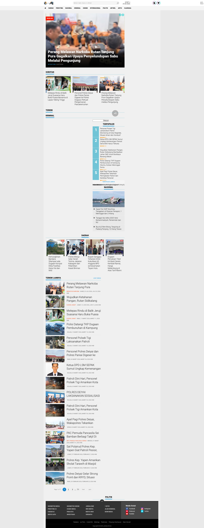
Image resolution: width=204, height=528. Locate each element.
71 (78, 489)
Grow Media (109, 512)
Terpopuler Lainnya (108, 182)
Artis (120, 8)
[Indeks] (154, 3)
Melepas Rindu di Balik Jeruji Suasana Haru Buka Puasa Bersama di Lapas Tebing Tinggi (58, 96)
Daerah (51, 8)
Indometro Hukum (73, 506)
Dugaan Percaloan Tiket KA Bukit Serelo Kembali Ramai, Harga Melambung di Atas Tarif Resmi (114, 264)
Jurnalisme (90, 506)
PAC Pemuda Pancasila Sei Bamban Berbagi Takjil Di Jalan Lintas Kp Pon (83, 436)
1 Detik (107, 506)
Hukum (85, 8)
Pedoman (104, 522)
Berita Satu (52, 514)
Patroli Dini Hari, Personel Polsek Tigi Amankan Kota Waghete (82, 382)
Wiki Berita (89, 509)
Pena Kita (70, 512)
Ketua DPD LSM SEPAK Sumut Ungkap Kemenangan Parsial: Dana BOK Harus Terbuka (111, 141)
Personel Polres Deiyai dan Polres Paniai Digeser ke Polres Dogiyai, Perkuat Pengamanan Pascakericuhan (84, 98)
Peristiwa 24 (52, 509)
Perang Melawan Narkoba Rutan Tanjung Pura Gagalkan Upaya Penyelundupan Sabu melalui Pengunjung (83, 56)
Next (83, 489)
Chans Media (71, 509)
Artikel (113, 8)
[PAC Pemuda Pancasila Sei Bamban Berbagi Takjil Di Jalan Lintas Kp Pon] (55, 443)
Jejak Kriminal (110, 509)
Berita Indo (90, 512)
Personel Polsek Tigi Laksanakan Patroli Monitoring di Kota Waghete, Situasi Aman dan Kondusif (110, 132)
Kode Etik (90, 522)
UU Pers (82, 522)
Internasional (95, 8)
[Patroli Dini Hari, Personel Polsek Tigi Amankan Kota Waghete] (55, 389)
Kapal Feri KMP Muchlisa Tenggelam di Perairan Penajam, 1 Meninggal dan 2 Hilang (109, 211)
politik (105, 8)
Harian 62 (51, 512)
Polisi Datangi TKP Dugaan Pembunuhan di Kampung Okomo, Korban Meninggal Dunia (110, 164)
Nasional (68, 8)
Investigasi (71, 514)
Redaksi (76, 522)
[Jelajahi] (201, 3)
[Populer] (158, 3)
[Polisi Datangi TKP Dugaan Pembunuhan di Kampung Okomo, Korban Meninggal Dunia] (55, 334)
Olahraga (127, 8)
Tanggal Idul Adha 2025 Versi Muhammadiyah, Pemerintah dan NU (108, 220)
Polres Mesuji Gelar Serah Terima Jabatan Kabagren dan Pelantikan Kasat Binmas (75, 262)
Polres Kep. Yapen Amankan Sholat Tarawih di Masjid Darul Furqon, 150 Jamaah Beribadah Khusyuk (83, 465)
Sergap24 (89, 514)
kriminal (77, 8)
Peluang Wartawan (115, 522)
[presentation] (120, 15)
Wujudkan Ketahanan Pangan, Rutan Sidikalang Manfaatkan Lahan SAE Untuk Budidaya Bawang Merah (111, 153)
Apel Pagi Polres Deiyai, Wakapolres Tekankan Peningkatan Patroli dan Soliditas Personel (109, 174)
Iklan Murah (127, 522)
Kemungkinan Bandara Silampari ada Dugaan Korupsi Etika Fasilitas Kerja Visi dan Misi (55, 264)
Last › (90, 489)
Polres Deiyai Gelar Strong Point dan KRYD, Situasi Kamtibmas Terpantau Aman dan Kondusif (82, 479)
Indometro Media (54, 506)
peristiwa (59, 8)
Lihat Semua (97, 278)
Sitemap (97, 522)
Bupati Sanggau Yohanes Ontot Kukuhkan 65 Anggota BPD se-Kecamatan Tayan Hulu (94, 262)
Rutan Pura (52, 64)
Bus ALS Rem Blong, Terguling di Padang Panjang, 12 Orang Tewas (108, 228)
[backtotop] (102, 501)
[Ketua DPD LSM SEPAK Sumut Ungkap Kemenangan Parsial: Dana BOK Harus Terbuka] (55, 375)
